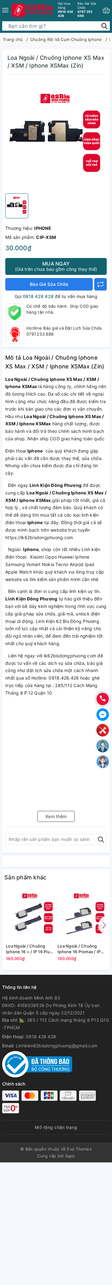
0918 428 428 (65, 10)
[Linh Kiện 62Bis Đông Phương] (33, 10)
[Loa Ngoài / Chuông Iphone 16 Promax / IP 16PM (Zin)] (82, 915)
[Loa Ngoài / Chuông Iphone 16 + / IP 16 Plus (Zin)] (30, 915)
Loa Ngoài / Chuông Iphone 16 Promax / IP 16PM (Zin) (79, 949)
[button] (103, 925)
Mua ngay (56, 266)
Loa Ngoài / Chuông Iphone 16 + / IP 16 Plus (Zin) (29, 949)
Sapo (70, 1155)
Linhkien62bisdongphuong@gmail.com (56, 1045)
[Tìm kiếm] (104, 25)
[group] (56, 135)
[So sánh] (100, 284)
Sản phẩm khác (25, 877)
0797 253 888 (86, 10)
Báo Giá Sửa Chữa (49, 284)
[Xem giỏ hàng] (106, 10)
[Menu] (5, 10)
